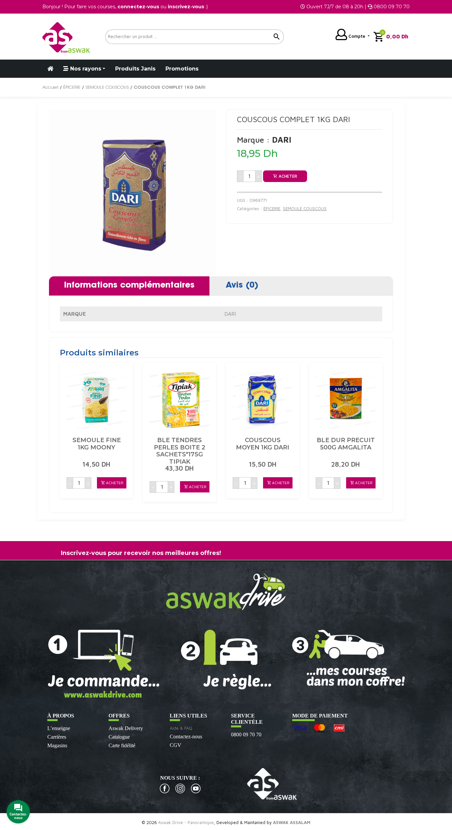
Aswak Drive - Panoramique (186, 822)
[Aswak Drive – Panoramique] (66, 36)
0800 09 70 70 (246, 734)
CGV (175, 745)
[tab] (129, 286)
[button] (111, 482)
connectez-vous (138, 7)
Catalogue (119, 737)
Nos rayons (84, 69)
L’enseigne (58, 728)
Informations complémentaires (129, 285)
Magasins (57, 745)
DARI (230, 314)
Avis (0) (242, 285)
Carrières (56, 737)
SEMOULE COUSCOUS (107, 87)
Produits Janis (135, 69)
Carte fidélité (122, 745)
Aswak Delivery (126, 728)
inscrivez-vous (186, 7)
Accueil (50, 87)
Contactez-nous (186, 736)
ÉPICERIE (71, 87)
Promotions (182, 69)
